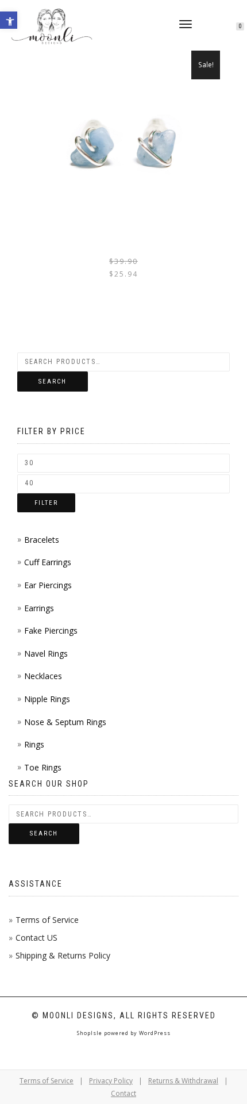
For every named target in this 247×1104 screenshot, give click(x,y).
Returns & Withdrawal (183, 1081)
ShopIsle (90, 1033)
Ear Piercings (48, 585)
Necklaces (43, 675)
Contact (123, 1093)
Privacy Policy (111, 1081)
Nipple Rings (47, 698)
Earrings (39, 608)
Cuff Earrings (47, 562)
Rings (34, 744)
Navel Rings (46, 653)
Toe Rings (42, 767)
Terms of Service (47, 919)
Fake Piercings (51, 630)
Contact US (36, 937)
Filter (46, 503)
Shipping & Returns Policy (63, 955)
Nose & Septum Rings (65, 721)
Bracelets (41, 539)
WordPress (154, 1033)
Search (52, 381)
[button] (8, 20)
